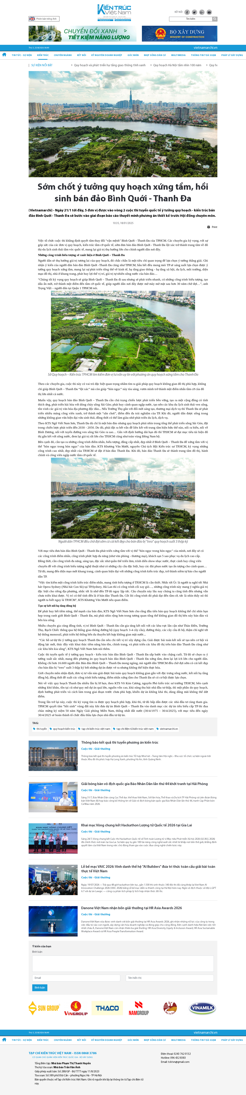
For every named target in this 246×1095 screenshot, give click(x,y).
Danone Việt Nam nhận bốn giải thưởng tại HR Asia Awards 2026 (131, 908)
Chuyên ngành (63, 55)
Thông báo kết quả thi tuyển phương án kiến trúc (119, 743)
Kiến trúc (43, 55)
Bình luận (37, 952)
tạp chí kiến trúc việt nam (95, 729)
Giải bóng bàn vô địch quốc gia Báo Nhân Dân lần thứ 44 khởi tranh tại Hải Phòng (144, 784)
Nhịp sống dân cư (155, 55)
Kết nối (81, 55)
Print (214, 227)
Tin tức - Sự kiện (22, 55)
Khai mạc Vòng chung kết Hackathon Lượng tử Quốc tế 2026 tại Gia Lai (136, 825)
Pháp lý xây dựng (232, 55)
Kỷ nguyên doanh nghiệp (106, 55)
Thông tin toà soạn (203, 55)
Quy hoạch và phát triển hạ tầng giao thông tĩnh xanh (81, 65)
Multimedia (178, 55)
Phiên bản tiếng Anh (46, 19)
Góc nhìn (133, 55)
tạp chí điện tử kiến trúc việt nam (135, 729)
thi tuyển (41, 729)
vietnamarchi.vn (168, 729)
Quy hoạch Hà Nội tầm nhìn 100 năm (148, 65)
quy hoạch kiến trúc (64, 729)
